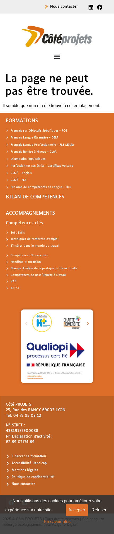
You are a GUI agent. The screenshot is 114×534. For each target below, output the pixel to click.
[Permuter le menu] (57, 56)
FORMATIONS (22, 121)
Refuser (98, 510)
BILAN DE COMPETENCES (35, 197)
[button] (26, 323)
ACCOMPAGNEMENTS (30, 213)
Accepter (76, 510)
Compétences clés (24, 223)
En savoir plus (57, 521)
